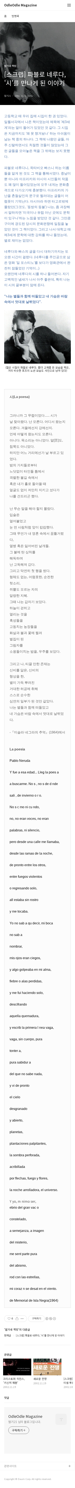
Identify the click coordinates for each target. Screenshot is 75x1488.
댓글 (6, 1398)
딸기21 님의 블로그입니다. (24, 1422)
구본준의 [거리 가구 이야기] (20, 1480)
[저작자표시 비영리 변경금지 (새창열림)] (50, 1318)
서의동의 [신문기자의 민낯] (19, 1473)
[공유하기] (17, 1319)
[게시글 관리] (22, 1319)
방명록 (15, 16)
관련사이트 (10, 1466)
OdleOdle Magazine (20, 5)
